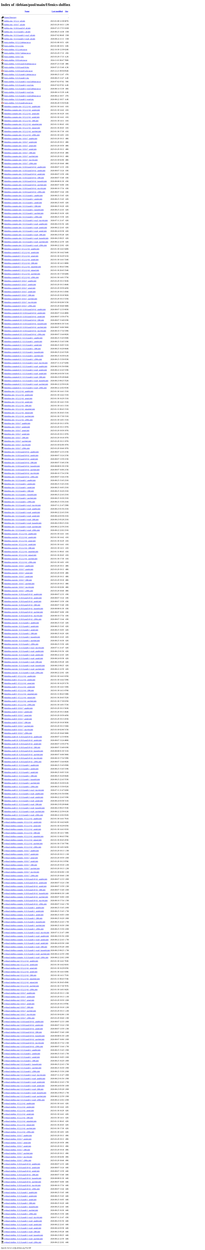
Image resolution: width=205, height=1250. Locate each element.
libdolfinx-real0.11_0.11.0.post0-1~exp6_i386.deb (23, 804)
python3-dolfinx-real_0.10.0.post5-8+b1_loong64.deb (24, 1036)
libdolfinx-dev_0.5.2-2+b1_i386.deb (17, 406)
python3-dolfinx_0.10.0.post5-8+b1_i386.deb (21, 1175)
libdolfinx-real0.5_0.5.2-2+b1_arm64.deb (19, 680)
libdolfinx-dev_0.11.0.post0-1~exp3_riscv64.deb (22, 505)
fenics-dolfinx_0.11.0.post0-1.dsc (16, 78)
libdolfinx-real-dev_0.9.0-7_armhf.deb (18, 577)
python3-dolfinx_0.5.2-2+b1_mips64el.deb (20, 1121)
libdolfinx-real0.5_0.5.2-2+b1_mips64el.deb (20, 694)
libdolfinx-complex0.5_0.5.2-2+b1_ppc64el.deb (22, 274)
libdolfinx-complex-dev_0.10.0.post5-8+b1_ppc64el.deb (25, 185)
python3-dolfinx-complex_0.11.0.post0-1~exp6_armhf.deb (26, 943)
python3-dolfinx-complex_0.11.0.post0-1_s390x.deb (24, 929)
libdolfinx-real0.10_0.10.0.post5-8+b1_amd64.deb (23, 737)
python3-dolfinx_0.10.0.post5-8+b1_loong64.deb (22, 1178)
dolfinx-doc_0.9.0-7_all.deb (14, 25)
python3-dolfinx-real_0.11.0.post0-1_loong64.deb (23, 1064)
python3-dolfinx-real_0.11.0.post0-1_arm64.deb (22, 1054)
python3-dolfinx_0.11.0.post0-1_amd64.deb (20, 1192)
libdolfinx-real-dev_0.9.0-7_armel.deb (18, 573)
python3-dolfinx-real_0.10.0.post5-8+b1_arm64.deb (23, 1025)
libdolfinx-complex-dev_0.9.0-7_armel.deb (20, 146)
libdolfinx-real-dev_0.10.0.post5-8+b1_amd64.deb (23, 594)
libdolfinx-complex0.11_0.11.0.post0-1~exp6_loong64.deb (26, 381)
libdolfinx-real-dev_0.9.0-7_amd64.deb (19, 566)
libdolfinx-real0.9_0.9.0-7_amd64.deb (18, 708)
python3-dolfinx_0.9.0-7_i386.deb (17, 1150)
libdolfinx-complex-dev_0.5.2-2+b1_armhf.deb (22, 117)
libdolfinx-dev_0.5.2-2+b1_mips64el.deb (19, 409)
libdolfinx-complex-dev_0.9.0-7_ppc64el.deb (21, 156)
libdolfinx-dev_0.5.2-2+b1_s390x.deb (18, 420)
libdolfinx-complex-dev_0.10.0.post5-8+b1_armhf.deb (24, 174)
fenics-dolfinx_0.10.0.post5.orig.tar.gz (18, 71)
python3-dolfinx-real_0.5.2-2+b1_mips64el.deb (22, 979)
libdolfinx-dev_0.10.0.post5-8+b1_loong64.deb (22, 466)
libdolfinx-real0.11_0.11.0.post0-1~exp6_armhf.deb (23, 801)
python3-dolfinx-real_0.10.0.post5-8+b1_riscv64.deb (24, 1043)
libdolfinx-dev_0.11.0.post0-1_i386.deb (19, 491)
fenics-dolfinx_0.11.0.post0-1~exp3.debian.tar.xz (22, 82)
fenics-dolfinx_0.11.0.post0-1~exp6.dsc (19, 99)
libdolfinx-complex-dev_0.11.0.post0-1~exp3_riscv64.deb (26, 220)
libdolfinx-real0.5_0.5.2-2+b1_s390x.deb (19, 705)
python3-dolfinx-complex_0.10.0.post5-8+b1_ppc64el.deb (26, 897)
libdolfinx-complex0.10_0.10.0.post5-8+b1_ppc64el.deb (25, 327)
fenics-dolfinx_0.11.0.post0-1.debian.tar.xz (20, 74)
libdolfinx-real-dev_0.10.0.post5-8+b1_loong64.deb (23, 609)
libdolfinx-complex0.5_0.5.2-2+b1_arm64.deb (21, 252)
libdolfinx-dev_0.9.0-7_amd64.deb (17, 423)
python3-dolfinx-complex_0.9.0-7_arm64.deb (21, 854)
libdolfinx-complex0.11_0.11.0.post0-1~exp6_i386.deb (24, 377)
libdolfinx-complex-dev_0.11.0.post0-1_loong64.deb (24, 210)
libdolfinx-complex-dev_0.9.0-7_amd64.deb (20, 139)
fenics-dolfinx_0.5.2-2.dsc (14, 46)
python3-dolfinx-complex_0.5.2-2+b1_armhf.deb (22, 829)
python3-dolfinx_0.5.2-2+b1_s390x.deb (19, 1132)
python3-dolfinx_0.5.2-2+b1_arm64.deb (19, 1107)
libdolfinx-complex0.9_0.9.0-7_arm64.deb (20, 285)
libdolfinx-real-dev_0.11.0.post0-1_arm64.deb (21, 626)
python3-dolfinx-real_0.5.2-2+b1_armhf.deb (20, 972)
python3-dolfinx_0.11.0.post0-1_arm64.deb (20, 1196)
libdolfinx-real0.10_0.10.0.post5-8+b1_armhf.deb (22, 744)
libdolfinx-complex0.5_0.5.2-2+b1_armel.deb (21, 256)
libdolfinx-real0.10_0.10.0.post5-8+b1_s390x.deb (22, 762)
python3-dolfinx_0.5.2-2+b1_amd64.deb (19, 1103)
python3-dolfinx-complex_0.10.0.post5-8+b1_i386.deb (24, 890)
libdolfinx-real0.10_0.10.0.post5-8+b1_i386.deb (22, 747)
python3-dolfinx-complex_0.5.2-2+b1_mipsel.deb (23, 840)
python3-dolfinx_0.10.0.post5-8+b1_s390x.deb (22, 1189)
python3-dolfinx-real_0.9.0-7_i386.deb (18, 1007)
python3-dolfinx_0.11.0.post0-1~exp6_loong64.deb (23, 1235)
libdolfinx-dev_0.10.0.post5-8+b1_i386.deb (20, 463)
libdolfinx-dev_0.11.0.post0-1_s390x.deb (19, 502)
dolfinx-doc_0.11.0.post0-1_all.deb (17, 32)
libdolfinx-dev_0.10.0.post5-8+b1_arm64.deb (21, 455)
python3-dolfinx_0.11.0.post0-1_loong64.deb (21, 1207)
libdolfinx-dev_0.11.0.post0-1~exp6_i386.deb (21, 520)
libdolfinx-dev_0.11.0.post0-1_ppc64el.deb (20, 498)
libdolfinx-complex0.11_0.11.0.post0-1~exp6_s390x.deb (25, 388)
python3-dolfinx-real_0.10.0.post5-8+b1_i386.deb (23, 1032)
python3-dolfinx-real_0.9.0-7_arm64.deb (19, 997)
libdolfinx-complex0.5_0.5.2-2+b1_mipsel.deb (21, 270)
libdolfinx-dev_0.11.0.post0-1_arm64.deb (19, 484)
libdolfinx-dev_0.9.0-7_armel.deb (16, 431)
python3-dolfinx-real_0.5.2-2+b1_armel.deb (20, 968)
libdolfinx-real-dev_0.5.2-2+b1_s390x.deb (20, 562)
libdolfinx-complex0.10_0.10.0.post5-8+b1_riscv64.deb (25, 331)
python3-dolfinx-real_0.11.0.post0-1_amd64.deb (22, 1050)
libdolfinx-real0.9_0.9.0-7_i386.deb (17, 722)
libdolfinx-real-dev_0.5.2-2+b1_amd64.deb (20, 534)
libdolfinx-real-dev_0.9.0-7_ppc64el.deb (19, 584)
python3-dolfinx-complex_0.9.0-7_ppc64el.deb (22, 868)
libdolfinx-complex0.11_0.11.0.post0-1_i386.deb (22, 349)
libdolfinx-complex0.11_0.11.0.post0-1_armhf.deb (23, 345)
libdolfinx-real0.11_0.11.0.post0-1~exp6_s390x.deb (23, 815)
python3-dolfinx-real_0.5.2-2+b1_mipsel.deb (21, 982)
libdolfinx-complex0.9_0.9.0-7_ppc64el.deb (20, 299)
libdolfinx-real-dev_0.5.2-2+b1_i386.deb (19, 548)
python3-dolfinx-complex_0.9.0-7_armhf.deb (21, 861)
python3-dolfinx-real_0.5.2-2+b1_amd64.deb (21, 961)
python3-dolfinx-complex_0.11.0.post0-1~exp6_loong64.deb (27, 950)
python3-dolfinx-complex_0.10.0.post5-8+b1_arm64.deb (25, 883)
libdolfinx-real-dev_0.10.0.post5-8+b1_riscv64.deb (23, 616)
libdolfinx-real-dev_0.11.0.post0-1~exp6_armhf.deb (23, 658)
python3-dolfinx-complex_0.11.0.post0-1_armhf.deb (23, 915)
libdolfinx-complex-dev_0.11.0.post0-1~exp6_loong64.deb (26, 238)
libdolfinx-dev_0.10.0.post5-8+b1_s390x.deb (21, 477)
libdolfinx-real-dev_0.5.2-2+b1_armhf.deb (20, 544)
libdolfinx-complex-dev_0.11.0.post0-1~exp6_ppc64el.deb (26, 242)
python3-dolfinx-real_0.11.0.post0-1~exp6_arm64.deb (24, 1082)
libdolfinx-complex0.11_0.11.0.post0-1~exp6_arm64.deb (25, 370)
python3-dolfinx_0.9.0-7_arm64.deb (17, 1139)
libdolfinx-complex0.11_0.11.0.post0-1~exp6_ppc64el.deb (26, 384)
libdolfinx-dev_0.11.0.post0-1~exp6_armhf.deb (22, 516)
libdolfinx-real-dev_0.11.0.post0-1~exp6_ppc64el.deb (24, 669)
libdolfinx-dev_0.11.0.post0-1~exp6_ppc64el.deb (22, 527)
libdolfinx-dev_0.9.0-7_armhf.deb (17, 434)
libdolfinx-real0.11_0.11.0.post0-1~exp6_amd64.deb (24, 794)
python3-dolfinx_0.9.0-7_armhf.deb (17, 1146)
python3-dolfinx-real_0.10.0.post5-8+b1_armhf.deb (23, 1029)
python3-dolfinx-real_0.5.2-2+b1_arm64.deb (21, 965)
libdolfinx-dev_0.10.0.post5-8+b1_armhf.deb (21, 459)
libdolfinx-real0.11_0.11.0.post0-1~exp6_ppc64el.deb (24, 812)
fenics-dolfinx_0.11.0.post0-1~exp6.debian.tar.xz (22, 96)
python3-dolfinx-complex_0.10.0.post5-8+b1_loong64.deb (26, 893)
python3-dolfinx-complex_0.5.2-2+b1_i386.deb (22, 833)
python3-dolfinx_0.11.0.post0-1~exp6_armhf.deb (22, 1228)
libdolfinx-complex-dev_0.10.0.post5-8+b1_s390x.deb (24, 192)
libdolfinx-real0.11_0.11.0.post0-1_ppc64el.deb (22, 783)
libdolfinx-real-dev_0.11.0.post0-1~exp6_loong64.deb (24, 666)
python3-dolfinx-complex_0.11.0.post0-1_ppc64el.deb (24, 925)
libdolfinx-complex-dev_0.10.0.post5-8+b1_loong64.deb (25, 181)
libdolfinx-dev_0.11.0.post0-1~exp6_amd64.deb (22, 509)
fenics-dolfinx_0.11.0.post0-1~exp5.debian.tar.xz (22, 89)
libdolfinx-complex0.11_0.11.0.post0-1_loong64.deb (24, 352)
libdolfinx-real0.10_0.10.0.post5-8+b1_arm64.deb (23, 740)
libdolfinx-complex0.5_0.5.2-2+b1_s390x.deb (21, 277)
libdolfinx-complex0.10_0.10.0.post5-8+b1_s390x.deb (24, 334)
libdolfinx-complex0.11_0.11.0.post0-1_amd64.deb (23, 338)
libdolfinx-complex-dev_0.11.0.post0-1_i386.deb (22, 206)
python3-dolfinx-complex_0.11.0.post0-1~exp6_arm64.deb (26, 940)
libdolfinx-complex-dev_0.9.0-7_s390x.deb (20, 163)
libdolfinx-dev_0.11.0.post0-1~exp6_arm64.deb (22, 512)
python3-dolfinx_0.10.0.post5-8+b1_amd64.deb (22, 1164)
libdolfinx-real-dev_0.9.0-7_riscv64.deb (19, 587)
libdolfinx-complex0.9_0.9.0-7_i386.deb (19, 295)
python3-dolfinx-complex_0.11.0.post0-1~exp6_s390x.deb (26, 957)
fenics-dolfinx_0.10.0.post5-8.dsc (16, 67)
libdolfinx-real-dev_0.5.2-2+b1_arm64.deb (20, 537)
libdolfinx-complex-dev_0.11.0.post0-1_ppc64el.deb (23, 213)
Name (27, 11)
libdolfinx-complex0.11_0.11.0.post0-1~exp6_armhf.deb (25, 374)
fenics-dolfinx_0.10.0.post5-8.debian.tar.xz (20, 64)
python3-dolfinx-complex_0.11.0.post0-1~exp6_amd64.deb (26, 936)
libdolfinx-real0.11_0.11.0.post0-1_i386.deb (20, 776)
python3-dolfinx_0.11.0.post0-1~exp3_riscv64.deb (23, 1217)
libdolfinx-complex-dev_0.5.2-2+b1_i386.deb (21, 121)
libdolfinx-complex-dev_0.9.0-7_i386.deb (19, 153)
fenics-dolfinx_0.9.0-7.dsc (14, 57)
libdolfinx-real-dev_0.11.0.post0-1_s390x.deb (21, 644)
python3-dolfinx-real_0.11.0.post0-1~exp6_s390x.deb (24, 1100)
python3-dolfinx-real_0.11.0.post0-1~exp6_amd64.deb (24, 1079)
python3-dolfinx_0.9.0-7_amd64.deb (18, 1136)
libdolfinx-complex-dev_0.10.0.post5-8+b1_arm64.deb (24, 171)
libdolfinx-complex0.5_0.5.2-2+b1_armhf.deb (21, 260)
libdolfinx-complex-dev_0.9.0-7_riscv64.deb (21, 160)
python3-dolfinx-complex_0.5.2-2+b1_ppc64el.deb (23, 844)
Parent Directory (10, 17)
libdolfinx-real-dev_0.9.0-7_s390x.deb (18, 591)
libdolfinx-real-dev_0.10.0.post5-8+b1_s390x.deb (22, 619)
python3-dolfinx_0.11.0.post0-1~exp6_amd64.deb (23, 1221)
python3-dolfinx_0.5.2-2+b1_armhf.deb (19, 1114)
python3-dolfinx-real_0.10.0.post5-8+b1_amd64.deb (24, 1022)
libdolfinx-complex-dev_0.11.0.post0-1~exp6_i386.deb (25, 235)
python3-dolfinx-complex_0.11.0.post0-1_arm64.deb (24, 911)
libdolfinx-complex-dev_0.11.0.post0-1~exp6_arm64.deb (25, 228)
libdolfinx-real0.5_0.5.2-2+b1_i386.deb (19, 690)
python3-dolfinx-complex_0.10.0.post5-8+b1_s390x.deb (25, 904)
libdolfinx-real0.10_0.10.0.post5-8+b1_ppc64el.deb (23, 755)
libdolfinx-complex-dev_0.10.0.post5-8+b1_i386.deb (24, 178)
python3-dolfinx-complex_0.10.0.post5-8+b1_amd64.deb (25, 879)
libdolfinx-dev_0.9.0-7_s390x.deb (17, 448)
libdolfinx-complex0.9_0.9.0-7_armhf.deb (20, 292)
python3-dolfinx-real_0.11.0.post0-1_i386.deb (21, 1061)
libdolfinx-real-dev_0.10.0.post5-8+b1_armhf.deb (22, 601)
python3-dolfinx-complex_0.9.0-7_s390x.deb (21, 876)
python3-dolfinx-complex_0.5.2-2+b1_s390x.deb (22, 847)
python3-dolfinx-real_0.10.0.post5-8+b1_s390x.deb (23, 1047)
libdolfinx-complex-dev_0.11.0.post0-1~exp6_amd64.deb (25, 224)
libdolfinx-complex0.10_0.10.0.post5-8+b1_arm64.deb (24, 313)
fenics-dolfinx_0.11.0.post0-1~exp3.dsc (19, 85)
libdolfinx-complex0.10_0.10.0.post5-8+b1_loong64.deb (25, 324)
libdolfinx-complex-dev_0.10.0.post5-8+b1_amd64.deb (25, 167)
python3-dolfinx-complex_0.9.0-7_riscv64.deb (21, 872)
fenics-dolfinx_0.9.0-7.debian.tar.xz (17, 53)
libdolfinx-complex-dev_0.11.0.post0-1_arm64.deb (23, 199)
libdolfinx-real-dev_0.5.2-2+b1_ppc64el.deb (20, 559)
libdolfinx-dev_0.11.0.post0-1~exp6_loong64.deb (22, 523)
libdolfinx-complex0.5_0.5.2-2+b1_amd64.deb (21, 249)
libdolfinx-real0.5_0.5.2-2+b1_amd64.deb (20, 676)
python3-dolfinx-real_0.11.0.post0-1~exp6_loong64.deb (25, 1093)
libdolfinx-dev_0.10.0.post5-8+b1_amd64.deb (21, 452)
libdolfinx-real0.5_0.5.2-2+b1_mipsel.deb (19, 698)
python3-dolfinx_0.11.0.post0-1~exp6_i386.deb (22, 1232)
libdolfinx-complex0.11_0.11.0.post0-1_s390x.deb (23, 359)
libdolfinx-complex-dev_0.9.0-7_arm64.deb (20, 142)
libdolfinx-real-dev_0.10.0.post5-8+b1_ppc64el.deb (23, 612)
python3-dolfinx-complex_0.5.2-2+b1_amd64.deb (23, 819)
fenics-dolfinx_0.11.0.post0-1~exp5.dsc (19, 92)
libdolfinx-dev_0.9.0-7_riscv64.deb (17, 445)
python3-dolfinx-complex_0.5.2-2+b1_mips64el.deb (23, 836)
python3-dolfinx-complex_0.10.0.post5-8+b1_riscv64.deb (26, 901)
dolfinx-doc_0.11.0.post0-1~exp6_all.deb (19, 39)
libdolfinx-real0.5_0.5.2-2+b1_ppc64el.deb (20, 701)
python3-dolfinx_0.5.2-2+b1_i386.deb (18, 1118)
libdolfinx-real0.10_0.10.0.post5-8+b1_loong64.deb (23, 751)
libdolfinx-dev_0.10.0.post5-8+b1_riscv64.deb (21, 473)
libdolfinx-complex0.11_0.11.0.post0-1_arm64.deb (23, 342)
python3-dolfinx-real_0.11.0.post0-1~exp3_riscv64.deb (25, 1075)
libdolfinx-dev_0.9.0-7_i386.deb (16, 438)
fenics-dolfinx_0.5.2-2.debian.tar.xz (17, 42)
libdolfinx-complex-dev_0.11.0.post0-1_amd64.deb (23, 196)
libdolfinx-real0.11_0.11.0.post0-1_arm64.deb (21, 769)
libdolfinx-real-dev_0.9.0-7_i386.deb (18, 580)
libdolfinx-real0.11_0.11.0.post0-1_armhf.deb (21, 772)
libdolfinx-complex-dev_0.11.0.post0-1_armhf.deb (23, 203)
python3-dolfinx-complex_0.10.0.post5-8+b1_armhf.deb (25, 886)
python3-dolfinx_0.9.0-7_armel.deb (17, 1143)
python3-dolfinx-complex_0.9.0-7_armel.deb (21, 858)
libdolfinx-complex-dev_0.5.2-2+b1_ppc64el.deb (22, 131)
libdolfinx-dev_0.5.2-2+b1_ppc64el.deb (19, 416)
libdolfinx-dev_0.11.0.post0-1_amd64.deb (20, 480)
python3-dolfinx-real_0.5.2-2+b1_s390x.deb (20, 990)
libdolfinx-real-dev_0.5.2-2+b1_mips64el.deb (21, 552)
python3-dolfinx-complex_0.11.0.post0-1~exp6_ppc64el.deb (27, 954)
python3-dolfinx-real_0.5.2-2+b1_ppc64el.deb (21, 986)
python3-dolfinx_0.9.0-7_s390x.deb (17, 1160)
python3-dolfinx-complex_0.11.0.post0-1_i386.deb (23, 918)
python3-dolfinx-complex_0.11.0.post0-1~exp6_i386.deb (25, 947)
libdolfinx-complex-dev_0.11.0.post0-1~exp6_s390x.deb (25, 245)
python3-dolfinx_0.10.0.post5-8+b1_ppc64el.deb (22, 1182)
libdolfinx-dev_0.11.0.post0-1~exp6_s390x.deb (22, 530)
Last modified (57, 11)
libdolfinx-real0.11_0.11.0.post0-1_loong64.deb (22, 779)
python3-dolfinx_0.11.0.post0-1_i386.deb (19, 1203)
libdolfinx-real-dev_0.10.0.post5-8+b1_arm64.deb (23, 598)
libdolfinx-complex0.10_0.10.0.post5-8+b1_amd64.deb (25, 309)
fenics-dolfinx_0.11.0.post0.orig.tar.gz (18, 103)
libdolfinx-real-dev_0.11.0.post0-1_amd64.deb (21, 623)
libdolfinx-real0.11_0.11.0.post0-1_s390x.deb (21, 787)
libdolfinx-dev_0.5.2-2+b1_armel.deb (18, 398)
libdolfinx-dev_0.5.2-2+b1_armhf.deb (18, 402)
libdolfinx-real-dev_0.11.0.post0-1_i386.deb (20, 633)
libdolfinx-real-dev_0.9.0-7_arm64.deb (18, 569)
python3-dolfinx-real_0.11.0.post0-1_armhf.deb (22, 1057)
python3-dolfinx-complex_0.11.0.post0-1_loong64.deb (24, 922)
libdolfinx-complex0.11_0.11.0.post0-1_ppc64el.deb (23, 356)
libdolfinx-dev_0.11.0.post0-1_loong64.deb (20, 495)
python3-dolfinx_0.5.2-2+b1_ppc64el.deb (20, 1128)
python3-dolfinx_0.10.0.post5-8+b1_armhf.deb (22, 1171)
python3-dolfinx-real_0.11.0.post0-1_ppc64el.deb (22, 1068)
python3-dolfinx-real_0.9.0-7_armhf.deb (19, 1004)
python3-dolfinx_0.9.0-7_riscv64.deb (18, 1157)
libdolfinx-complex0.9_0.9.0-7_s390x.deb (20, 306)
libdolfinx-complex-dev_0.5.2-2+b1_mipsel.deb (22, 128)
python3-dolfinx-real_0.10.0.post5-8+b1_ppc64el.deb (24, 1039)
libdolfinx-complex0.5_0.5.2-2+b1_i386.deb (20, 263)
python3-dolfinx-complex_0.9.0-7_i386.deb (20, 865)
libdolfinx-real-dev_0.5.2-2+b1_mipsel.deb (20, 555)
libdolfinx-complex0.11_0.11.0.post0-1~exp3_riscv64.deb (26, 363)
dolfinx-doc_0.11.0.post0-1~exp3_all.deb (19, 35)
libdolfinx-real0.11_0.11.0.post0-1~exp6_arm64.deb (23, 797)
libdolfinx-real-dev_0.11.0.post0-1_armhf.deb (21, 630)
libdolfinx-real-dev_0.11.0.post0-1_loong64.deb (22, 637)
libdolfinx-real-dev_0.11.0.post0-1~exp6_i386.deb (23, 662)
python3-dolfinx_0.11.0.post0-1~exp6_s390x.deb (22, 1242)
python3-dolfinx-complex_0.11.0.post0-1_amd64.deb (24, 908)
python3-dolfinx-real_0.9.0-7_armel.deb (19, 1000)
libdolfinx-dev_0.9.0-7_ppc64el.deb (17, 441)
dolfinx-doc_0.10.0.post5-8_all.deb (17, 28)
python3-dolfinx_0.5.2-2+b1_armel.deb (19, 1111)
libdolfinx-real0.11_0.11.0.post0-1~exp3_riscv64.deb (24, 790)
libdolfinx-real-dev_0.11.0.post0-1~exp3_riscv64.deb (24, 648)
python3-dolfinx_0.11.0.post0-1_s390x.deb (20, 1214)
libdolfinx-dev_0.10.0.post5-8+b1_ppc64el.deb (22, 470)
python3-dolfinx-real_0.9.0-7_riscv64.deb (19, 1014)
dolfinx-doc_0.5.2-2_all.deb (14, 21)
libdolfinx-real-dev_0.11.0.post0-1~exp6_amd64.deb (24, 651)
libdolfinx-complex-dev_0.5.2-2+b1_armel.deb (21, 114)
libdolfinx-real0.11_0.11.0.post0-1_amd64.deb (21, 765)
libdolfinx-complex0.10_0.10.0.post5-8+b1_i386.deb (24, 320)
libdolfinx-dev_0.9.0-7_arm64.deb (17, 427)
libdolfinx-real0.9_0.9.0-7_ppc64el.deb (18, 726)
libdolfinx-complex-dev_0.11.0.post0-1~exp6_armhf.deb (25, 231)
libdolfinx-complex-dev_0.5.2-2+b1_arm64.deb (22, 110)
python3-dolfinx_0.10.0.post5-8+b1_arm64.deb (22, 1168)
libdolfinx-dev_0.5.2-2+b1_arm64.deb (18, 395)
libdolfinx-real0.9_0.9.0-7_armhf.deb (18, 719)
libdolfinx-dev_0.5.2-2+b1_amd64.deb (18, 391)
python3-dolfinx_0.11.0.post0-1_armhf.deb (20, 1200)
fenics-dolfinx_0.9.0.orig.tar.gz (15, 60)
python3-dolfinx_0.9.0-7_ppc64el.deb (18, 1153)
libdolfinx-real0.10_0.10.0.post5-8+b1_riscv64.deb (23, 758)
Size (66, 11)
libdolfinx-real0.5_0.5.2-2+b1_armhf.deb (19, 687)
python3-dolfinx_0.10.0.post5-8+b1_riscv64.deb (22, 1185)
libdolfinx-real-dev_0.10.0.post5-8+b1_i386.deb (22, 605)
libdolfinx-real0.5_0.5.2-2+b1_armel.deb (19, 683)
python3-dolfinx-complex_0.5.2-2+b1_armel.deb (22, 826)
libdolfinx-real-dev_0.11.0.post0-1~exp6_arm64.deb (23, 655)
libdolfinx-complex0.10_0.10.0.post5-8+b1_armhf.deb (24, 317)
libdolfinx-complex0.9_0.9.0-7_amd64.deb (20, 281)
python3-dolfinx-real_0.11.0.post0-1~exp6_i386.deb (23, 1089)
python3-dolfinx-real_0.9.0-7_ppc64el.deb (20, 1011)
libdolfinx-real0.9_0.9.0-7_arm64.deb (18, 712)
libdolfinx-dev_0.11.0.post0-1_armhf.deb (19, 487)
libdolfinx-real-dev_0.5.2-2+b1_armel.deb (20, 541)
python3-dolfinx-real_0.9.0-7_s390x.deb (19, 1018)
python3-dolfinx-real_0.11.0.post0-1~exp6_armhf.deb (24, 1086)
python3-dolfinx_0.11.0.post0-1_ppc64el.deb (21, 1210)
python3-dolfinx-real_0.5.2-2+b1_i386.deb (20, 975)
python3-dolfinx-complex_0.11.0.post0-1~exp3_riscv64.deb (26, 933)
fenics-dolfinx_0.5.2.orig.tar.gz (15, 50)
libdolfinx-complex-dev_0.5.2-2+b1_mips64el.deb (23, 124)
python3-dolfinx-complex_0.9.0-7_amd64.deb (21, 851)
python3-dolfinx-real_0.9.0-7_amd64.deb (19, 993)
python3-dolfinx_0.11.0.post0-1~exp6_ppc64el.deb (23, 1239)
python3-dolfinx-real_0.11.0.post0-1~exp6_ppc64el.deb (25, 1096)
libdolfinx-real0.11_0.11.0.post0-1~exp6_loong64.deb (24, 808)
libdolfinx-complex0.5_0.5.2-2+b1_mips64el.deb (22, 267)
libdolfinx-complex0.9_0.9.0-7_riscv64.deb (20, 302)
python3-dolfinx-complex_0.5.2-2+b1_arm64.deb (22, 822)
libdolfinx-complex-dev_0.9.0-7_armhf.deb (20, 149)
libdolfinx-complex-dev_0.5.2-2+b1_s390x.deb (22, 135)
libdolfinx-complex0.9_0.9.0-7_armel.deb (19, 288)
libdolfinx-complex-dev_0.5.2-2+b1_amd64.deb (22, 107)
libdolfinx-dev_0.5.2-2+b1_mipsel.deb (18, 413)
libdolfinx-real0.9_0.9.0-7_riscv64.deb (18, 730)
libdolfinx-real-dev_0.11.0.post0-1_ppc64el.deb (22, 641)
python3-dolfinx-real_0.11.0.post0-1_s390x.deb (22, 1071)
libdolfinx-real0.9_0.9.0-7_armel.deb (18, 715)
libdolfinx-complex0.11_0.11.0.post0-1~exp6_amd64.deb (25, 366)
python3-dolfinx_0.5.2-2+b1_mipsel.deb (19, 1125)
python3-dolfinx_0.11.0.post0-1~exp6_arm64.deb (23, 1225)
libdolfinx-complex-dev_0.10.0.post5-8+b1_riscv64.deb (25, 188)
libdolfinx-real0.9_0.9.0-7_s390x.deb (18, 733)
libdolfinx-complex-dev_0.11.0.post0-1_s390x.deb (23, 217)
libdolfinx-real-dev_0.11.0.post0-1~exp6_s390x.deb (23, 673)
